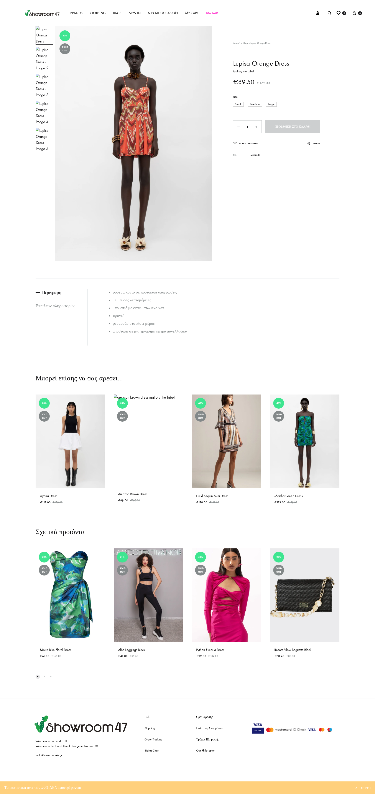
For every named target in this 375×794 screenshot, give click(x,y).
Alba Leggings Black (131, 650)
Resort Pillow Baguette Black (292, 650)
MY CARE (192, 13)
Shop (245, 43)
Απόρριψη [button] (363, 788)
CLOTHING (98, 13)
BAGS (117, 13)
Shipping (150, 728)
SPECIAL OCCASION (163, 13)
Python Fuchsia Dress (210, 650)
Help (147, 717)
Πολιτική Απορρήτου (209, 728)
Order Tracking (153, 739)
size (235, 97)
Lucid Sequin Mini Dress (212, 496)
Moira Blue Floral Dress (55, 650)
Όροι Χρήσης (204, 717)
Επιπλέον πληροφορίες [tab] (55, 305)
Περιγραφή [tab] (51, 292)
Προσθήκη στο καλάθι (293, 127)
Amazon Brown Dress (132, 494)
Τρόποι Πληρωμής (207, 739)
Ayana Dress (48, 496)
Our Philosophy (205, 750)
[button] (238, 104)
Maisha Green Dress (288, 496)
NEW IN (135, 13)
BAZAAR (212, 13)
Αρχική (236, 43)
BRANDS (76, 13)
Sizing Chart (152, 750)
